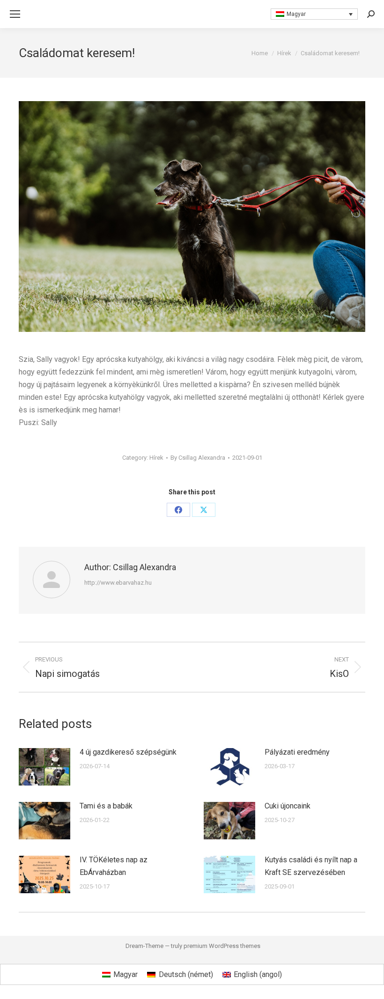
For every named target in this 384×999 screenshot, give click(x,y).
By (197, 457)
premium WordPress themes (222, 945)
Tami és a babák (106, 805)
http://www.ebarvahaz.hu (118, 582)
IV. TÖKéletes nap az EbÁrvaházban (114, 866)
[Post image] (44, 767)
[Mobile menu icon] (15, 14)
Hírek (156, 457)
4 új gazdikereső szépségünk (128, 752)
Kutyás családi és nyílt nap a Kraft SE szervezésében (311, 866)
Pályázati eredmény (297, 752)
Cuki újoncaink (287, 805)
